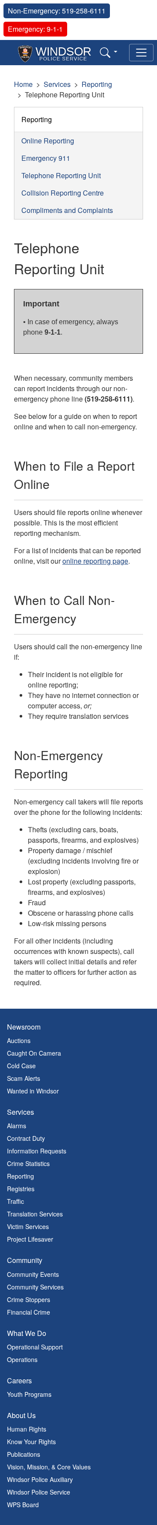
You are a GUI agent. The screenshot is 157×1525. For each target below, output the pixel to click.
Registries (20, 1188)
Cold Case (21, 1065)
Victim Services (28, 1226)
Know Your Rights (31, 1441)
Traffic (15, 1201)
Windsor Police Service (38, 1492)
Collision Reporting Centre (62, 193)
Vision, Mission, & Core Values (49, 1466)
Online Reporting (47, 141)
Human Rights (26, 1429)
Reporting (97, 84)
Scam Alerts (23, 1078)
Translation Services (35, 1213)
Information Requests (36, 1150)
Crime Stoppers (28, 1299)
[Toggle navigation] (141, 52)
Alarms (16, 1125)
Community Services (35, 1286)
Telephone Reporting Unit (61, 175)
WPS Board (23, 1504)
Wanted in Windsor (33, 1090)
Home (23, 84)
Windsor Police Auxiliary (40, 1479)
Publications (23, 1454)
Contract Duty (26, 1138)
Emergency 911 (45, 158)
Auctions (19, 1040)
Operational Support (35, 1346)
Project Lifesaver (30, 1239)
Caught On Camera (34, 1053)
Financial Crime (28, 1312)
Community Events (33, 1274)
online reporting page (95, 561)
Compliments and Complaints (67, 210)
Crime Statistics (28, 1163)
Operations (22, 1359)
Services (57, 84)
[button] (108, 52)
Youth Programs (29, 1394)
